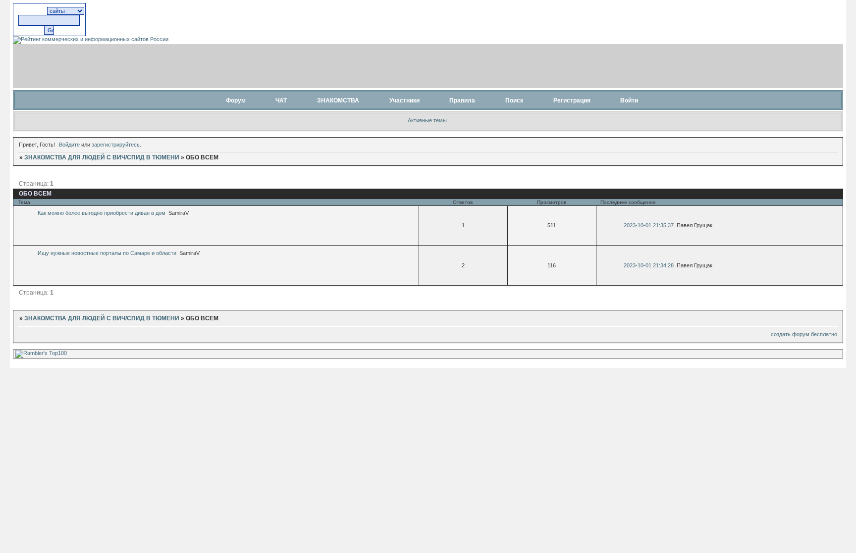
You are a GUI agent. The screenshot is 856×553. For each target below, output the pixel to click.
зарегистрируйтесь (116, 145)
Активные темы (427, 120)
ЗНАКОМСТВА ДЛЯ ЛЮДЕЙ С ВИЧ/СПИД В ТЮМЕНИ (101, 157)
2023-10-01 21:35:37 (649, 225)
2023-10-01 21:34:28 (649, 265)
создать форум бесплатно (804, 334)
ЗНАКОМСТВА (338, 100)
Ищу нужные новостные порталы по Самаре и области (107, 253)
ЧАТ (281, 100)
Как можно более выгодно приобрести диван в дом (101, 213)
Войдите (69, 145)
